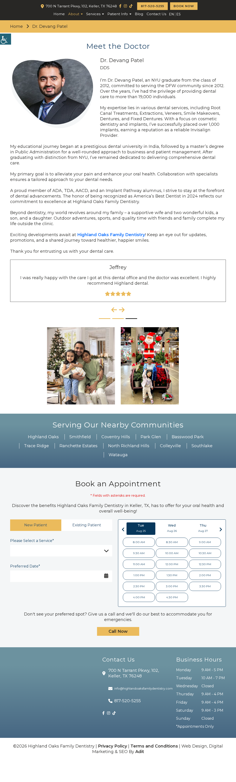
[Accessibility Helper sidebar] (5, 39)
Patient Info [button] (117, 14)
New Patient (35, 525)
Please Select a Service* (32, 541)
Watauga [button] (118, 454)
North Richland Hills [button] (128, 445)
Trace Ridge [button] (36, 445)
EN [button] (171, 14)
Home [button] (59, 14)
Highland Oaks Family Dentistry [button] (111, 234)
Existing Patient (86, 525)
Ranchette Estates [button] (78, 445)
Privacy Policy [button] (112, 746)
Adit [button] (139, 751)
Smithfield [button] (80, 436)
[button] (120, 6)
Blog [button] (139, 14)
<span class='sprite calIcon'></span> (106, 575)
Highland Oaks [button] (43, 436)
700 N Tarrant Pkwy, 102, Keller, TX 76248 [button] (81, 6)
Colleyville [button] (170, 445)
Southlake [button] (202, 445)
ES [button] (178, 14)
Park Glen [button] (151, 436)
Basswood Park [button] (188, 436)
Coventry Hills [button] (115, 436)
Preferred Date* (25, 566)
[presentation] (114, 309)
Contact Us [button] (156, 14)
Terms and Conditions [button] (154, 746)
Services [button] (93, 14)
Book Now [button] (184, 6)
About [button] (73, 14)
